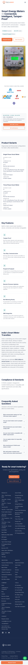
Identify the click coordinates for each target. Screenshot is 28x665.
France (16, 572)
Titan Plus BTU (5, 507)
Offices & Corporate (6, 572)
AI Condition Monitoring (20, 528)
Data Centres (4, 576)
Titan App (4, 556)
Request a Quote (5, 618)
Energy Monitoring (19, 495)
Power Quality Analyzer (7, 511)
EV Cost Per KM (18, 590)
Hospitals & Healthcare (6, 569)
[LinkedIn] (3, 632)
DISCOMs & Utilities (6, 579)
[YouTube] (9, 632)
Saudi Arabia (17, 565)
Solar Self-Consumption (20, 606)
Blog (3, 591)
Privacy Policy (5, 656)
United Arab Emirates (19, 562)
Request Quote (7, 39)
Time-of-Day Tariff (19, 519)
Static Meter (4, 532)
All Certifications (14, 128)
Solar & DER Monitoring (20, 526)
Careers (3, 594)
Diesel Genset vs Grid (19, 601)
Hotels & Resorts (5, 565)
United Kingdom (18, 576)
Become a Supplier (6, 598)
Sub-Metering (18, 497)
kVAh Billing (17, 516)
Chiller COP (17, 597)
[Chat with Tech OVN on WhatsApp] (25, 658)
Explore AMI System (14, 481)
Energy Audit (18, 521)
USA (16, 579)
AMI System (4, 537)
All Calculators (18, 585)
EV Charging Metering (19, 533)
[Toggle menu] (25, 2)
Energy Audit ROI (18, 604)
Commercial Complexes (7, 574)
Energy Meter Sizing (19, 592)
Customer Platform (14, 656)
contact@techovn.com (6, 621)
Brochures (4, 601)
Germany (17, 569)
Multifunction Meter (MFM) (7, 534)
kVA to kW (17, 599)
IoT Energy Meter (19, 523)
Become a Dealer (5, 596)
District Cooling (18, 530)
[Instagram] (6, 632)
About (3, 585)
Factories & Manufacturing (7, 562)
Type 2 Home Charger (6, 541)
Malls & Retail (4, 567)
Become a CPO (5, 548)
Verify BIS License (14, 124)
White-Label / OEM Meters (7, 550)
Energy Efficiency (19, 504)
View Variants (18, 39)
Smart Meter (4, 530)
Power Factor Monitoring (20, 510)
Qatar (16, 567)
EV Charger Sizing (19, 587)
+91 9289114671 (5, 623)
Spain (16, 574)
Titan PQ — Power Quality (7, 509)
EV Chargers (4, 539)
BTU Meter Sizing (19, 594)
